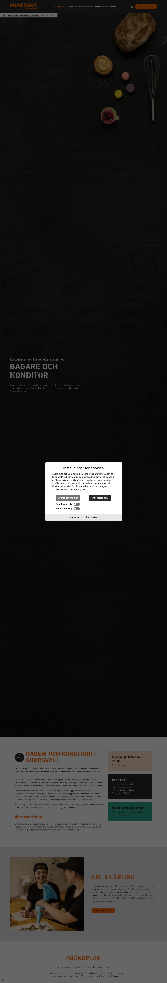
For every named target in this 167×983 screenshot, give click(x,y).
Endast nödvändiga (67, 498)
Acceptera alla (100, 498)
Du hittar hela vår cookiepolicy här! (68, 489)
